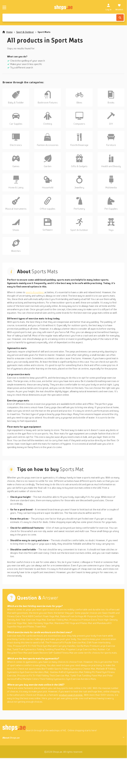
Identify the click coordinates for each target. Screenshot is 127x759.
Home (9, 32)
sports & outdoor (35, 292)
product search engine (71, 694)
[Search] (120, 17)
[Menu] (4, 7)
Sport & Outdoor (25, 32)
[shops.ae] (63, 7)
